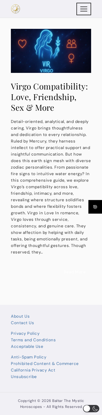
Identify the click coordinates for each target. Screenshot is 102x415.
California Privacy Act (33, 370)
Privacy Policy (25, 333)
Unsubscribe (24, 376)
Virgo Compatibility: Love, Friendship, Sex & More (49, 97)
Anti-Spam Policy (28, 357)
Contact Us (22, 323)
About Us (20, 316)
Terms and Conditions (33, 340)
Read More (75, 272)
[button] (91, 408)
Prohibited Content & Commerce (45, 363)
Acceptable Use (27, 346)
